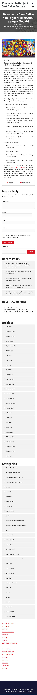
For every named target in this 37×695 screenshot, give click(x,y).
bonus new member (8, 632)
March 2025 (9, 374)
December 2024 (10, 389)
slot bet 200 (9, 535)
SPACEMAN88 (10, 611)
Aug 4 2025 (7, 60)
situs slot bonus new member (15, 520)
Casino (8, 487)
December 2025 (10, 331)
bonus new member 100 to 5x (14, 482)
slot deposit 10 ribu (8, 623)
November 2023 (10, 451)
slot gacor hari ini (11, 583)
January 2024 (10, 442)
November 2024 (10, 394)
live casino (9, 496)
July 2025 (8, 355)
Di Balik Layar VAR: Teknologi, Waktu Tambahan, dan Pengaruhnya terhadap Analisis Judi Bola (18, 265)
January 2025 (10, 384)
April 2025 (9, 370)
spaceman (9, 607)
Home (15, 24)
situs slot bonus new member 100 (16, 525)
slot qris (8, 587)
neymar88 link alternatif (17, 167)
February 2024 (10, 437)
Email (4, 220)
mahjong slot (10, 501)
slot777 (8, 592)
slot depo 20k (10, 573)
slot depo (9, 563)
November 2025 (10, 336)
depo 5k (4, 640)
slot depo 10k (10, 568)
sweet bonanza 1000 (8, 651)
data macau (5, 634)
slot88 (8, 597)
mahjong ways (6, 649)
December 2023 (10, 446)
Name (4, 212)
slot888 (8, 602)
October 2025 (10, 341)
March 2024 (9, 432)
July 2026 (8, 327)
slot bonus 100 (10, 549)
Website (4, 228)
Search (5, 246)
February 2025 (10, 379)
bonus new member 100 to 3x (14, 477)
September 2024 (10, 403)
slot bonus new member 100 (14, 559)
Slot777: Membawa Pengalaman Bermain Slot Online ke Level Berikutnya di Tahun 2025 (19, 293)
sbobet (8, 516)
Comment (5, 201)
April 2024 (9, 427)
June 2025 (9, 360)
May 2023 (8, 456)
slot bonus (9, 544)
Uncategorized (10, 616)
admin (11, 183)
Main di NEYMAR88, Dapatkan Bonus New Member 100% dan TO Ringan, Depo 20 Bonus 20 (18, 311)
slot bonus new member (13, 554)
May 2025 (8, 365)
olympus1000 (10, 511)
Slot (20, 24)
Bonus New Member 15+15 (11, 308)
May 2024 (8, 422)
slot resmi (5, 660)
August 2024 (9, 408)
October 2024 (10, 398)
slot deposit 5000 (7, 626)
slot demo (5, 629)
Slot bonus (5, 665)
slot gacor (9, 578)
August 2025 (9, 350)
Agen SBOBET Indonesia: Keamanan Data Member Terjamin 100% (18, 279)
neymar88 (9, 506)
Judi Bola (8, 492)
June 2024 (9, 418)
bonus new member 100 (13, 472)
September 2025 (10, 346)
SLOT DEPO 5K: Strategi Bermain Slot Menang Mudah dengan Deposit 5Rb (19, 286)
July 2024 (8, 413)
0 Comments (26, 183)
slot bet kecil (10, 540)
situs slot (5, 657)
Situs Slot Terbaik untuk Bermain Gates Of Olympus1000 (18, 273)
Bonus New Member (12, 468)
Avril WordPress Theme (25, 691)
